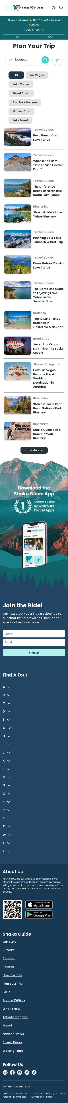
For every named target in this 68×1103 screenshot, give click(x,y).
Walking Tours (13, 1051)
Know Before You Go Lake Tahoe (48, 265)
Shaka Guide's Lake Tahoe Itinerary (47, 214)
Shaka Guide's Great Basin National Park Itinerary (48, 408)
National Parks (13, 1034)
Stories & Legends (46, 364)
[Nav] (6, 8)
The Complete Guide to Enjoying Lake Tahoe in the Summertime (48, 295)
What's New (11, 1009)
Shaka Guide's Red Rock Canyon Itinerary (47, 434)
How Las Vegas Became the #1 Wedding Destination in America (44, 378)
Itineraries (40, 206)
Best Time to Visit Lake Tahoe (46, 137)
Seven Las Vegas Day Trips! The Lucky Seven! (48, 348)
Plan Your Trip (13, 984)
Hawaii (8, 1025)
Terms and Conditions (37, 1095)
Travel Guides (43, 130)
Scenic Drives (12, 1042)
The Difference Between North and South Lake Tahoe (47, 191)
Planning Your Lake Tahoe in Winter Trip (48, 240)
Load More (32, 450)
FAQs (6, 992)
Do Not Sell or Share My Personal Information (15, 1095)
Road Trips (41, 339)
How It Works (12, 975)
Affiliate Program (15, 1017)
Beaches (39, 313)
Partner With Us (14, 1000)
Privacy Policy (50, 1095)
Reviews (9, 967)
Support (9, 958)
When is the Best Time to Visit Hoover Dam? (48, 165)
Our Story (10, 942)
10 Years (9, 950)
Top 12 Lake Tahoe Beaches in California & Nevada (48, 323)
